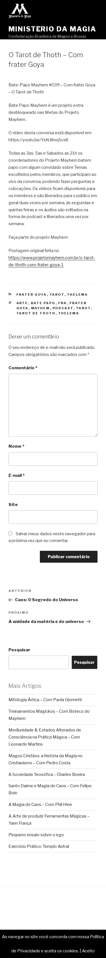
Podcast (63, 308)
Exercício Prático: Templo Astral (38, 846)
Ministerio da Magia (52, 29)
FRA (62, 303)
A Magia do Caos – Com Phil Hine (40, 804)
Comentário (22, 367)
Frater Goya (31, 294)
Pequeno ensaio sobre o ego (36, 834)
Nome (16, 446)
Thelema (77, 294)
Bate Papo (43, 303)
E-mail (16, 475)
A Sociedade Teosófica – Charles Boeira (46, 774)
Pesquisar (19, 649)
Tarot (56, 294)
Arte (22, 303)
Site (13, 504)
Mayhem (40, 308)
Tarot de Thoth (36, 313)
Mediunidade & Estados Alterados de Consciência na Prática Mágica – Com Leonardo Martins (44, 737)
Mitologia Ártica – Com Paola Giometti (45, 699)
